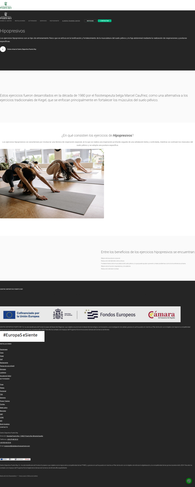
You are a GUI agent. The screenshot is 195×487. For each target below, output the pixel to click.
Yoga (1, 384)
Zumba (2, 404)
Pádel (2, 356)
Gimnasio (3, 369)
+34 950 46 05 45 (5, 442)
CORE (2, 417)
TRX (1, 394)
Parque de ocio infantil (7, 366)
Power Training (5, 401)
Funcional (3, 391)
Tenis (1, 353)
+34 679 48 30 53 (12, 439)
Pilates (2, 388)
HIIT (1, 421)
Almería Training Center (71, 21)
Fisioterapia (3, 349)
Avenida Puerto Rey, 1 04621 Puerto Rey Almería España (25, 436)
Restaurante (4, 363)
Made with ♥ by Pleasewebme (8, 476)
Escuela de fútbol (5, 376)
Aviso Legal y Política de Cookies (28, 476)
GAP (1, 414)
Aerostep (3, 411)
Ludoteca (3, 372)
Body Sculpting (5, 424)
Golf (1, 359)
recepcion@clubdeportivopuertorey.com (17, 446)
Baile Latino (3, 407)
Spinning (3, 398)
